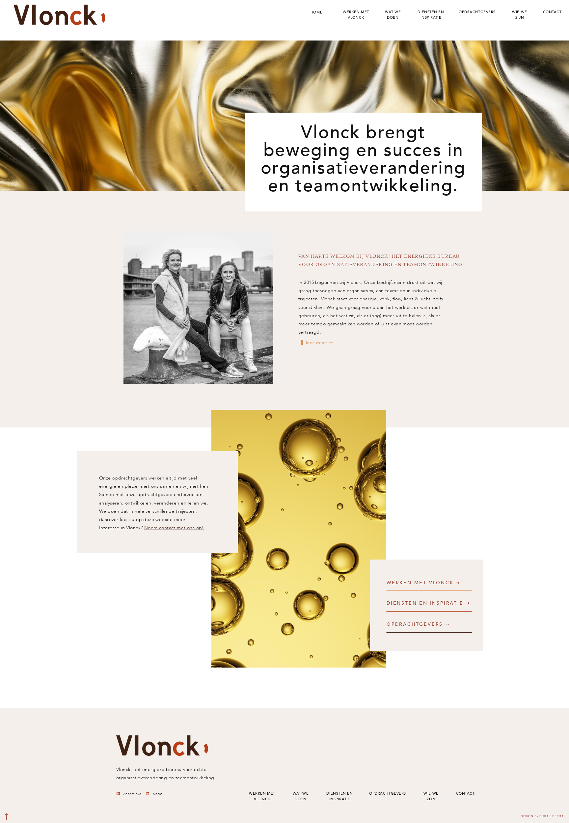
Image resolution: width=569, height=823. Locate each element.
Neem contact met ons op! (174, 528)
